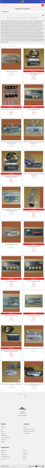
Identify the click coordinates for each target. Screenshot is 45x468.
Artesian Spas (4, 454)
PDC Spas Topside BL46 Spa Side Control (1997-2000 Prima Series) (33, 174)
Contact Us (3, 426)
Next (25, 396)
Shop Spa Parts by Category (29, 428)
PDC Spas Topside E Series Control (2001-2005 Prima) (33, 348)
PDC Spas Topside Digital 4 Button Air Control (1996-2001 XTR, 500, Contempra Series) (11, 351)
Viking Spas (25, 454)
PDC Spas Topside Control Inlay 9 (33, 315)
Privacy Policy (4, 439)
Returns (2, 431)
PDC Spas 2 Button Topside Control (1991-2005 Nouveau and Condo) (34, 74)
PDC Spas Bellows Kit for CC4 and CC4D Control (11, 109)
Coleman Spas (4, 458)
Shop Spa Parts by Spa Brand (29, 431)
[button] (43, 15)
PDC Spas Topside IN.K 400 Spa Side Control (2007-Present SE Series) (34, 384)
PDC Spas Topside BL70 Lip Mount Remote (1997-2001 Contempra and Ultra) (11, 210)
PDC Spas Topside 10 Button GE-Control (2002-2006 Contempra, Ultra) (34, 142)
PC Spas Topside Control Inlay (11, 71)
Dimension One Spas (5, 456)
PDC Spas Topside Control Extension (34, 211)
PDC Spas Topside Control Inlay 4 (33, 246)
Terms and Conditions (5, 437)
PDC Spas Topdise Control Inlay (34, 109)
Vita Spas (25, 452)
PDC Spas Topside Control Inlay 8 (11, 315)
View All (24, 458)
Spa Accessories (27, 433)
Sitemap (2, 441)
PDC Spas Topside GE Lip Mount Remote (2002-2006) (11, 384)
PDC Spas (25, 456)
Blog (2, 428)
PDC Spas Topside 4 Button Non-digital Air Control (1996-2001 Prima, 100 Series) (11, 176)
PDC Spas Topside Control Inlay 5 (11, 281)
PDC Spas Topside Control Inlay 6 (33, 281)
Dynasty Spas (3, 450)
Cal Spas (2, 452)
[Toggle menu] (1, 1)
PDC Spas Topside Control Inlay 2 (11, 244)
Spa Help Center (4, 435)
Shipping (3, 433)
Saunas (25, 426)
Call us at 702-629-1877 (22, 415)
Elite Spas (25, 450)
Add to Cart (33, 71)
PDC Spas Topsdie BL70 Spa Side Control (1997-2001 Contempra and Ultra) (11, 142)
